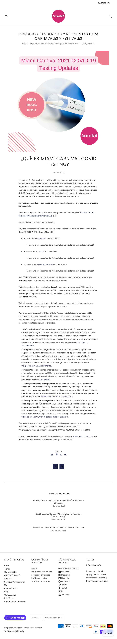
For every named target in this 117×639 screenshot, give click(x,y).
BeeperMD (45, 379)
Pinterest (65, 581)
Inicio (24, 43)
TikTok (64, 585)
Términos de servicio (40, 581)
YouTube (65, 594)
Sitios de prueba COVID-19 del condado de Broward (44, 417)
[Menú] (6, 16)
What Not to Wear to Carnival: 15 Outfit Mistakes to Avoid (58, 527)
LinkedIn (65, 578)
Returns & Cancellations (15, 601)
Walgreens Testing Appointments (36, 366)
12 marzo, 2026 (58, 506)
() (104, 3)
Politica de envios (39, 578)
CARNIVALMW (35, 628)
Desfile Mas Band (46, 264)
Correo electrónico (69, 568)
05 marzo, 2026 (58, 519)
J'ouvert (41, 251)
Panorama (41, 238)
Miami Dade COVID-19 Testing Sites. (57, 396)
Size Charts (9, 598)
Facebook (65, 572)
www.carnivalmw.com (83, 436)
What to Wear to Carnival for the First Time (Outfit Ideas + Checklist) (58, 501)
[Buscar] (110, 16)
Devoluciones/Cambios (41, 572)
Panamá (52, 617)
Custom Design (11, 588)
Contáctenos (10, 595)
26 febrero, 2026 (58, 530)
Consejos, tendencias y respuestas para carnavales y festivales (57, 43)
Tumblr (64, 588)
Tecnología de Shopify (14, 631)
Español (35, 617)
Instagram (65, 575)
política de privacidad (40, 575)
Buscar (34, 568)
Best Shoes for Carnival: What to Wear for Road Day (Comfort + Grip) (58, 515)
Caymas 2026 (10, 572)
